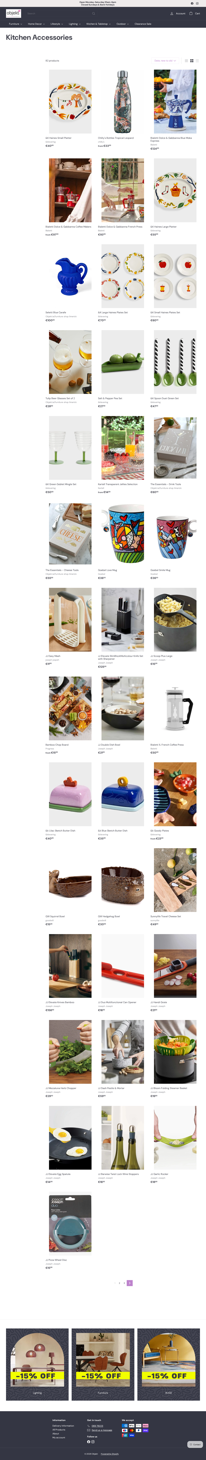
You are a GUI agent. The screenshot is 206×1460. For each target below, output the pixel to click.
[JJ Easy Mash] (70, 626)
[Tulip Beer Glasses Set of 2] (70, 369)
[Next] (130, 1283)
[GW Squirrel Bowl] (70, 887)
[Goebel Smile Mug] (175, 540)
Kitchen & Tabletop (97, 23)
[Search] (93, 13)
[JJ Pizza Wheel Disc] (70, 1230)
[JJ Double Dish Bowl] (122, 715)
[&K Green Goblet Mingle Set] (70, 455)
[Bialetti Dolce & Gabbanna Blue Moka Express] (175, 109)
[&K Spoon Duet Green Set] (175, 369)
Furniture (14, 23)
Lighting (73, 23)
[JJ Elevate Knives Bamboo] (70, 973)
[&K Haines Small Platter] (70, 108)
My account (58, 1437)
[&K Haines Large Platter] (175, 197)
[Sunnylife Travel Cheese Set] (175, 887)
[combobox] (61, 13)
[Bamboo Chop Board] (70, 715)
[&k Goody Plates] (175, 801)
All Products (58, 1429)
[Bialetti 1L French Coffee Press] (175, 715)
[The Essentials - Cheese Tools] (70, 540)
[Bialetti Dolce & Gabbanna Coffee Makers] (70, 197)
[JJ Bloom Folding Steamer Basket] (175, 1059)
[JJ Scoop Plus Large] (175, 626)
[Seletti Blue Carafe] (70, 283)
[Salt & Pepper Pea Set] (122, 369)
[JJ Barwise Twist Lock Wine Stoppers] (122, 1144)
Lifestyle (56, 23)
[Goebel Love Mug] (122, 540)
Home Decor (35, 23)
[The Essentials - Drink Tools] (175, 455)
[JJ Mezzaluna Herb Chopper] (70, 1059)
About (55, 1433)
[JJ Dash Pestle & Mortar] (122, 1059)
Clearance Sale (143, 23)
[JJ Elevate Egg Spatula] (70, 1144)
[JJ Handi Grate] (175, 973)
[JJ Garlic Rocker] (175, 1144)
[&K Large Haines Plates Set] (122, 283)
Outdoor (121, 23)
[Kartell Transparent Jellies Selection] (122, 455)
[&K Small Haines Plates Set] (175, 283)
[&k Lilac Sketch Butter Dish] (70, 801)
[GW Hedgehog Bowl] (122, 887)
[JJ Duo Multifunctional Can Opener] (122, 973)
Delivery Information (63, 1425)
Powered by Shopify (110, 1454)
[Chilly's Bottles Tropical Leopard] (122, 108)
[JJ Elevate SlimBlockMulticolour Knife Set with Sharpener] (122, 628)
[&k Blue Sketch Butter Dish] (122, 801)
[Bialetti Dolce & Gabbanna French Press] (122, 197)
